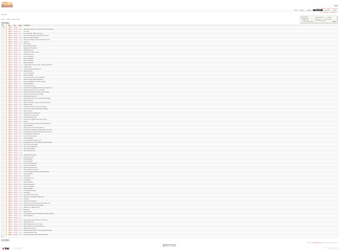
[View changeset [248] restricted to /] (11, 110)
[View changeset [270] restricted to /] (11, 64)
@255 (10, 96)
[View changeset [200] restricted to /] (11, 211)
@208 (10, 194)
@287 (10, 29)
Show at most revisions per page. (323, 19)
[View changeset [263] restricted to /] (11, 79)
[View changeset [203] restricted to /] (11, 205)
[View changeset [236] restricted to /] (11, 136)
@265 (10, 75)
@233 (10, 142)
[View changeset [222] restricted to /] (11, 165)
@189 (10, 234)
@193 (10, 226)
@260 (10, 85)
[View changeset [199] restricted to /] (11, 213)
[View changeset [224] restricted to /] (11, 161)
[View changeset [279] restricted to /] (11, 45)
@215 (10, 180)
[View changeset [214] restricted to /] (11, 182)
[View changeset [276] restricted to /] (11, 52)
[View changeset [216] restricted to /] (11, 178)
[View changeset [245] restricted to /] (11, 117)
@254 (10, 98)
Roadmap (309, 10)
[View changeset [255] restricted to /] (11, 96)
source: (4, 14)
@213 (10, 184)
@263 (10, 79)
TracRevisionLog (317, 242)
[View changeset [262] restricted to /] (11, 81)
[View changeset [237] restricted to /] (11, 133)
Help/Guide (323, 8)
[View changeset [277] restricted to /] (11, 50)
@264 (10, 77)
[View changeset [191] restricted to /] (11, 230)
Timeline (302, 10)
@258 (10, 89)
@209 (10, 192)
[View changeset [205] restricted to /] (11, 201)
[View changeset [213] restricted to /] (11, 184)
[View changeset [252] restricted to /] (11, 102)
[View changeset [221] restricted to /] (11, 167)
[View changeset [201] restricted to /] (11, 209)
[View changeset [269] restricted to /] (11, 66)
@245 (10, 117)
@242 (10, 123)
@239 (10, 129)
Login (318, 8)
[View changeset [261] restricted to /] (11, 83)
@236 (10, 136)
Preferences (335, 8)
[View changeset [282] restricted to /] (11, 39)
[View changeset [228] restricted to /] (11, 152)
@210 (10, 190)
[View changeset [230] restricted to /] (11, 148)
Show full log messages (321, 20)
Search (334, 10)
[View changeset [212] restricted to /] (11, 186)
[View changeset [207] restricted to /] (11, 196)
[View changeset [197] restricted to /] (11, 217)
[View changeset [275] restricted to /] (11, 54)
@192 (10, 228)
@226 (10, 157)
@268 (10, 69)
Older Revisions (333, 12)
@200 (10, 211)
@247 (10, 113)
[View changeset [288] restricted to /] (11, 27)
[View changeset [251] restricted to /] (11, 104)
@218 (10, 173)
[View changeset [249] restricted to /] (11, 108)
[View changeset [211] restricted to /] (11, 188)
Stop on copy (305, 18)
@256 (10, 94)
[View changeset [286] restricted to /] (11, 31)
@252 (10, 102)
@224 (10, 161)
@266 (10, 73)
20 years (16, 224)
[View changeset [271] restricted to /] (11, 62)
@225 (10, 159)
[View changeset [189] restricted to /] (11, 234)
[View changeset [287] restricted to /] (11, 29)
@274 (10, 56)
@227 (10, 154)
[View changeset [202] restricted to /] (11, 207)
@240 (10, 127)
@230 (10, 148)
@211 (10, 188)
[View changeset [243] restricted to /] (11, 121)
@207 (10, 196)
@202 (10, 207)
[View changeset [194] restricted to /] (11, 224)
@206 (10, 198)
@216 (10, 178)
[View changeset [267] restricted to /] (11, 71)
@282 (10, 39)
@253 (10, 100)
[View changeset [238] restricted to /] (11, 131)
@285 (10, 33)
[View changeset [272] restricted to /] (11, 60)
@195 (10, 222)
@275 (10, 54)
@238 (10, 131)
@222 (10, 165)
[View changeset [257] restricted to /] (11, 92)
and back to (329, 17)
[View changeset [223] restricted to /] (11, 163)
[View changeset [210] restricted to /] (11, 190)
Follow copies (305, 19)
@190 (10, 232)
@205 (10, 201)
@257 (10, 92)
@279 (10, 45)
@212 (10, 186)
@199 (10, 213)
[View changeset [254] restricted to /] (11, 98)
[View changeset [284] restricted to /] (11, 35)
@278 (10, 48)
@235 (10, 138)
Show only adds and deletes (308, 21)
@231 (10, 146)
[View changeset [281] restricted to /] (11, 41)
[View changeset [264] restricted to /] (11, 77)
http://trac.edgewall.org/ (333, 248)
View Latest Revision (324, 12)
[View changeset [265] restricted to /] (11, 75)
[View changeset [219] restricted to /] (11, 171)
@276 (10, 52)
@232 (10, 144)
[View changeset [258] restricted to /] (11, 89)
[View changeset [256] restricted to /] (11, 94)
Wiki (296, 10)
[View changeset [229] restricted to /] (11, 150)
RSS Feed (167, 246)
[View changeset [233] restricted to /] (11, 142)
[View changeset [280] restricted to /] (11, 43)
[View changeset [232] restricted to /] (11, 144)
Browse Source (318, 10)
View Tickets (327, 10)
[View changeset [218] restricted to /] (11, 173)
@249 (10, 108)
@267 (10, 71)
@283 (10, 37)
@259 (10, 87)
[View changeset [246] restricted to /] (11, 115)
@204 (10, 203)
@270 (10, 64)
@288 (10, 27)
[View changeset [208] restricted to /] (11, 194)
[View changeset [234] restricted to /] (11, 140)
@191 (10, 230)
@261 (10, 83)
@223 (10, 163)
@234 (10, 140)
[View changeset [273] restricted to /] (11, 58)
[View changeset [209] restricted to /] (11, 192)
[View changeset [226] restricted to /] (11, 157)
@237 (10, 133)
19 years (16, 27)
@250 (10, 106)
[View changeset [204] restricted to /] (11, 203)
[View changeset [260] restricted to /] (11, 85)
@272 (10, 60)
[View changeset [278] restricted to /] (11, 48)
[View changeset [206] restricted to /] (11, 198)
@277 (10, 50)
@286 (10, 31)
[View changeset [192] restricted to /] (11, 228)
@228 (10, 152)
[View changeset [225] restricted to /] (11, 159)
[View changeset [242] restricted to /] (11, 123)
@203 (10, 205)
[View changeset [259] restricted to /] (11, 87)
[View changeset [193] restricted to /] (11, 226)
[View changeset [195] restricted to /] (11, 222)
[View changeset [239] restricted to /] (11, 129)
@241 (10, 125)
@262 (10, 81)
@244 (10, 119)
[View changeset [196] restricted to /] (11, 219)
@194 (10, 224)
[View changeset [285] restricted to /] (11, 33)
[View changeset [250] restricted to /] (11, 106)
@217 (10, 175)
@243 (10, 121)
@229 (10, 150)
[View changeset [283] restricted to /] (11, 37)
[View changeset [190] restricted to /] (11, 232)
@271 (10, 62)
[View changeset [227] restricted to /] (11, 154)
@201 (10, 209)
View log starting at (318, 17)
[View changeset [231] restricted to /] (11, 146)
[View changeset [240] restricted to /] (11, 127)
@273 (10, 58)
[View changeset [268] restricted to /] (11, 69)
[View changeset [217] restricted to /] (11, 175)
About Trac (329, 8)
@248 (10, 110)
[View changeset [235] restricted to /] (11, 138)
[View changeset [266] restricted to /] (11, 73)
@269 (10, 66)
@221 (10, 167)
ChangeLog (173, 246)
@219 (10, 171)
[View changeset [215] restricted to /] (11, 180)
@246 (10, 115)
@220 (10, 169)
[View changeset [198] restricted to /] (11, 215)
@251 (10, 104)
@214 (10, 182)
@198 (10, 215)
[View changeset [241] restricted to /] (11, 125)
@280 (10, 43)
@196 (10, 219)
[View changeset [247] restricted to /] (11, 113)
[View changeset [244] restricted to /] (11, 119)
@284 (10, 35)
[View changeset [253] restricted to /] (11, 100)
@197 (10, 217)
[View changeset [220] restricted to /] (11, 169)
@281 (10, 41)
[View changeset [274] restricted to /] (11, 56)
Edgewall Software (17, 248)
